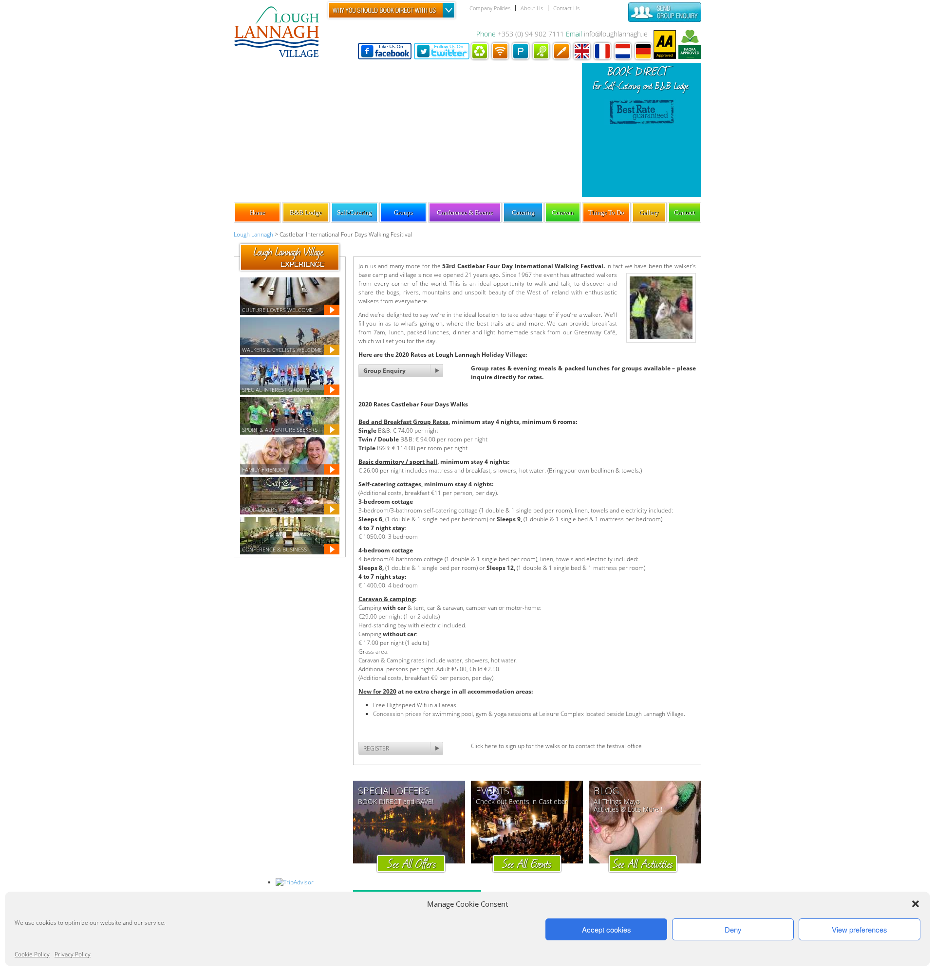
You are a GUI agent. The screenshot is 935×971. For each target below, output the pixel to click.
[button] (915, 904)
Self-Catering (354, 212)
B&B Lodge (306, 212)
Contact (684, 212)
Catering (523, 212)
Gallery (649, 212)
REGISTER (376, 748)
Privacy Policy (73, 954)
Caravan (563, 212)
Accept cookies (606, 929)
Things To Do (606, 212)
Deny (733, 929)
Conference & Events (465, 212)
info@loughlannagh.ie (616, 33)
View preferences (859, 929)
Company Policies (489, 8)
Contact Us (566, 8)
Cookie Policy (32, 954)
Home (257, 212)
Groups (403, 212)
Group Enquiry (384, 370)
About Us (532, 8)
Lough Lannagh (253, 234)
